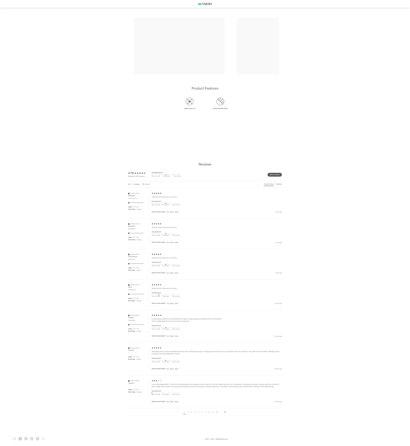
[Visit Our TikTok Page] (37, 438)
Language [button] (136, 184)
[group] (139, 173)
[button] (184, 412)
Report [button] (172, 212)
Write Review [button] (275, 174)
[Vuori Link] (205, 4)
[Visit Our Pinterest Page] (31, 438)
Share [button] (176, 212)
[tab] (269, 184)
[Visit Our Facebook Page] (26, 438)
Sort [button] (129, 184)
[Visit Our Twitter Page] (43, 438)
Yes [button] (168, 212)
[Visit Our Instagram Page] (20, 438)
